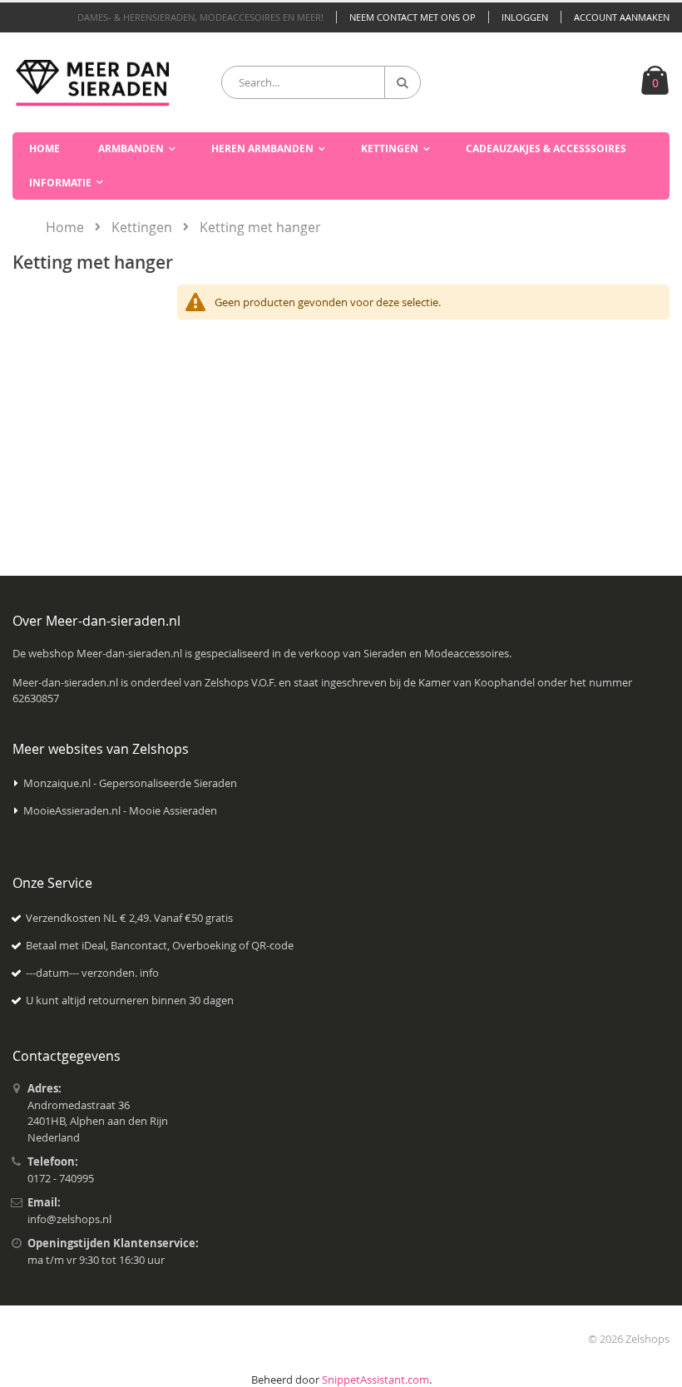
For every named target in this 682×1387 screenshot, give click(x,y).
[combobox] (321, 82)
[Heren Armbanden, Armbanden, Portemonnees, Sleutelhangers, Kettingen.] (92, 82)
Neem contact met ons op (412, 17)
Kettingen (141, 227)
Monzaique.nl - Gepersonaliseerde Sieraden (130, 782)
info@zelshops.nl (69, 1218)
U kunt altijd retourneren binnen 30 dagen (130, 1000)
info (149, 972)
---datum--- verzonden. (83, 972)
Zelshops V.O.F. (240, 682)
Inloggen (525, 17)
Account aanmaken (622, 17)
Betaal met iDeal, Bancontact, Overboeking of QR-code (160, 945)
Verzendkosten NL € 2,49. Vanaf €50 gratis (129, 917)
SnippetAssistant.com (375, 1379)
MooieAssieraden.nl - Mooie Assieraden (120, 810)
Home (65, 227)
